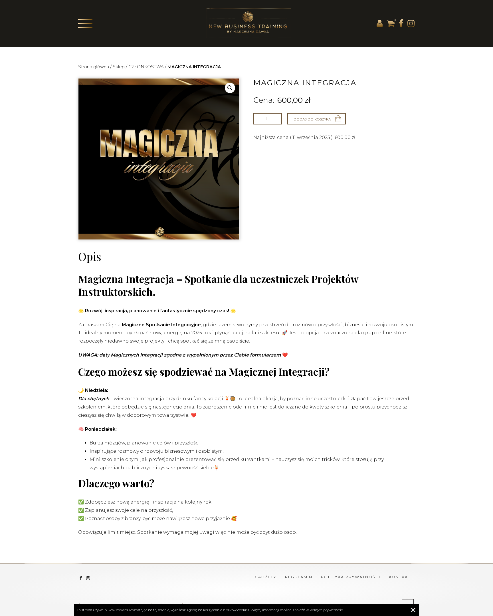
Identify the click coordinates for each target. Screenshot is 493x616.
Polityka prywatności (350, 577)
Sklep (119, 66)
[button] (230, 88)
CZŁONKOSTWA (146, 66)
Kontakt (400, 577)
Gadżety (265, 577)
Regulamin (298, 577)
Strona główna (93, 66)
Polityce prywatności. (327, 610)
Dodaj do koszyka (312, 119)
